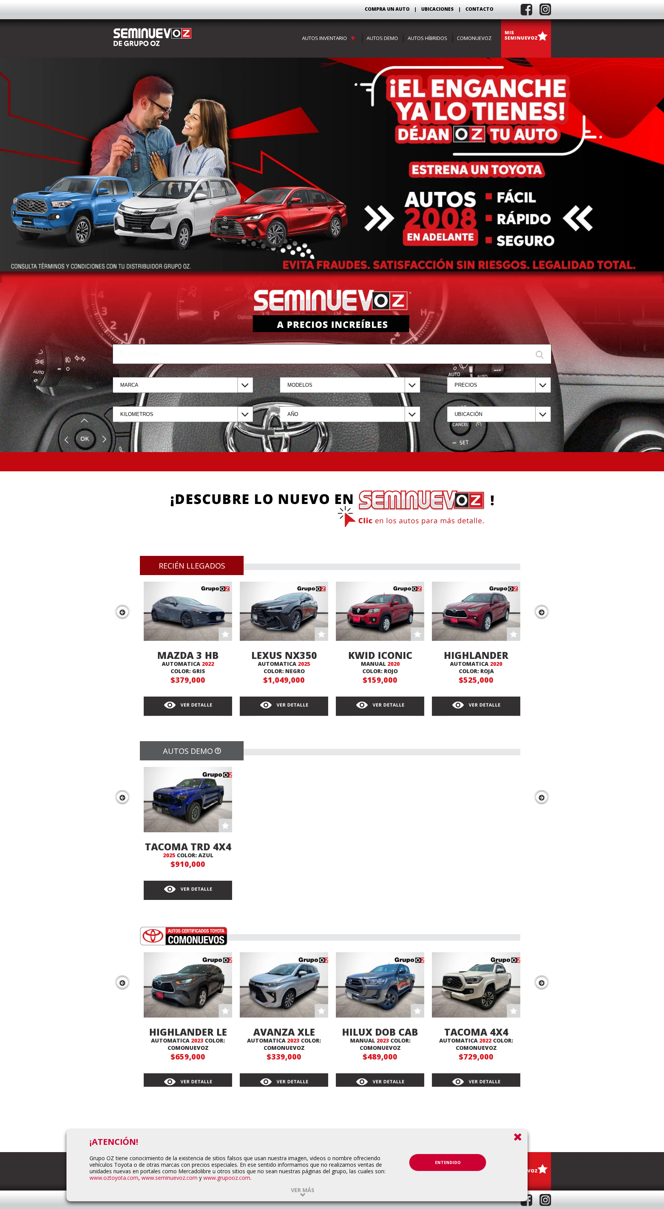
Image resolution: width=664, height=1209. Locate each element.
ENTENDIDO (448, 1162)
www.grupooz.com (226, 1177)
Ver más (302, 1190)
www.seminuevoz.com (169, 1177)
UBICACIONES (437, 9)
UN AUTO (398, 9)
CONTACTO (479, 9)
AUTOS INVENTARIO (325, 38)
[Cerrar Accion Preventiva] (517, 1136)
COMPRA (387, 9)
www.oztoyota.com (114, 1177)
